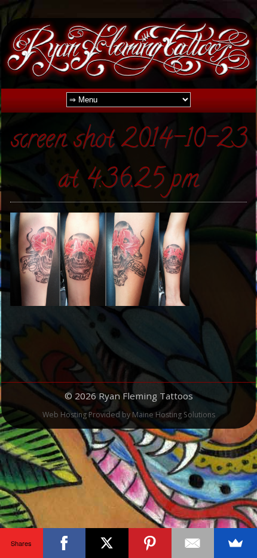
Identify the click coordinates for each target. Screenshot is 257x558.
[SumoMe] (235, 543)
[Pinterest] (150, 543)
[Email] (193, 543)
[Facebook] (64, 543)
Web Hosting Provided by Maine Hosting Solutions (128, 415)
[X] (106, 543)
